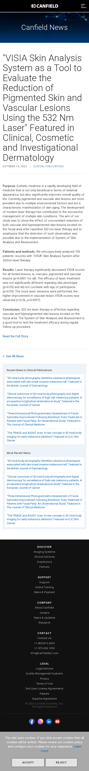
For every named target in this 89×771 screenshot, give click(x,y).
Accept (28, 762)
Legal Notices (44, 668)
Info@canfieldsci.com (45, 653)
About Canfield (44, 607)
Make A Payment (44, 592)
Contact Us (44, 638)
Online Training (44, 587)
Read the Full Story (15, 336)
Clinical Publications (48, 166)
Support (44, 582)
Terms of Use (44, 683)
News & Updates (44, 617)
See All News (14, 356)
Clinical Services (44, 556)
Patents (44, 693)
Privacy (44, 678)
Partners (44, 566)
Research (45, 622)
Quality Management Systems (44, 673)
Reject (61, 762)
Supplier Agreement (44, 698)
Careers (44, 612)
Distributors (44, 561)
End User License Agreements (45, 688)
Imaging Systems (44, 551)
